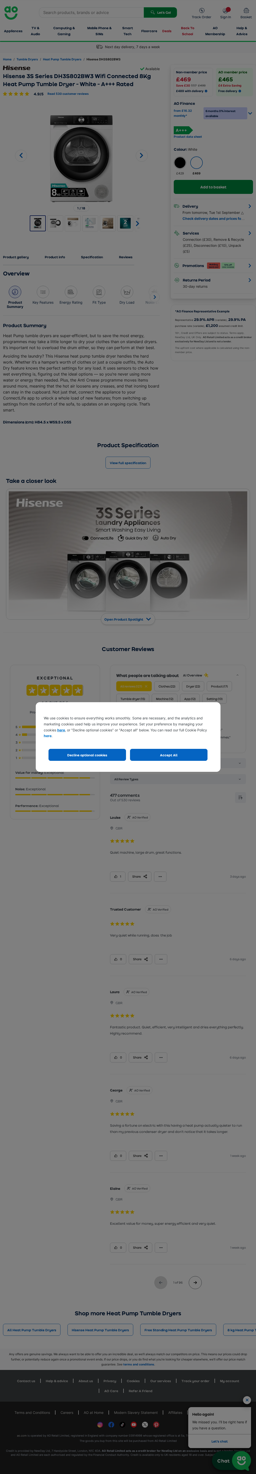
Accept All (169, 755)
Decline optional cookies (87, 755)
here (61, 730)
